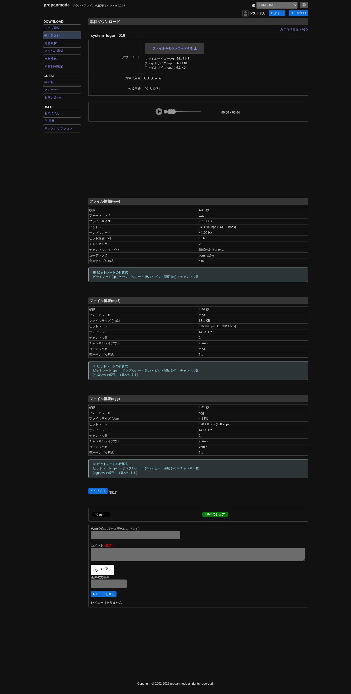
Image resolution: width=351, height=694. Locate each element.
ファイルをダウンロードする (173, 48)
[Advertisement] (198, 159)
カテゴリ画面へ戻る (294, 29)
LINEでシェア (215, 514)
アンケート (52, 90)
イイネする (98, 490)
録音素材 (50, 43)
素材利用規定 (53, 66)
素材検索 (50, 58)
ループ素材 (52, 28)
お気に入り (52, 113)
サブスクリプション (58, 128)
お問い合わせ (53, 97)
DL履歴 (49, 121)
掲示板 (49, 82)
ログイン (277, 13)
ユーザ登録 (298, 13)
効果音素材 (52, 35)
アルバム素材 (53, 51)
